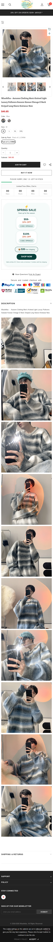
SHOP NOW (26, 257)
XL (15, 131)
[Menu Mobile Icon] (2, 4)
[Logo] (27, 4)
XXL (21, 131)
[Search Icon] (10, 4)
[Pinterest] (3, 897)
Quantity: (4, 148)
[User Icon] (42, 4)
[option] (26, 53)
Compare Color (43, 74)
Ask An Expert (35, 274)
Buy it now (26, 173)
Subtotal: (4, 157)
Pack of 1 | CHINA (8, 142)
